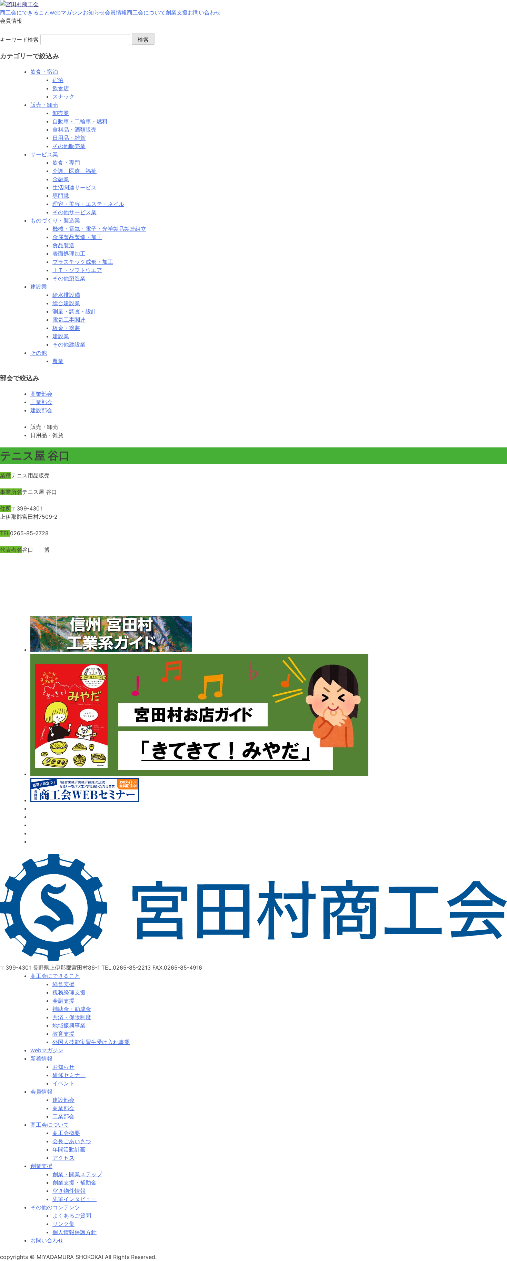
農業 (57, 361)
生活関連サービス (74, 187)
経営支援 (63, 984)
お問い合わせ (204, 12)
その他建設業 (69, 344)
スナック (63, 96)
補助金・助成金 (71, 1008)
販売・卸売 (44, 104)
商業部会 (41, 393)
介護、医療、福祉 (74, 170)
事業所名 (11, 491)
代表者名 (11, 549)
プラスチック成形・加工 (82, 261)
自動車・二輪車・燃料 (80, 121)
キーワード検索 (19, 39)
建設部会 (41, 410)
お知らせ (94, 12)
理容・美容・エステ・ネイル (88, 203)
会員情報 (116, 12)
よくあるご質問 (71, 1215)
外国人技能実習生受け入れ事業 (91, 1041)
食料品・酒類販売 (74, 129)
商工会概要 (66, 1132)
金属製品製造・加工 (77, 237)
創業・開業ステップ (77, 1174)
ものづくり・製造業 (55, 220)
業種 (5, 475)
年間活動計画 (69, 1149)
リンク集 (63, 1223)
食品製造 (63, 245)
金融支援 (63, 1000)
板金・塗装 (66, 327)
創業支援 (177, 12)
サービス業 (44, 154)
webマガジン (66, 12)
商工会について (146, 12)
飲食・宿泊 (44, 71)
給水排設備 (66, 294)
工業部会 (41, 402)
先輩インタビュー (74, 1199)
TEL (5, 533)
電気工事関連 (69, 319)
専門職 (60, 195)
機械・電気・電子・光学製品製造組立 (99, 228)
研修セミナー (69, 1075)
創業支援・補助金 (74, 1182)
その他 (38, 352)
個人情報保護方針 (74, 1232)
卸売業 (60, 113)
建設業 (38, 286)
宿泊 (57, 79)
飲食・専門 (66, 162)
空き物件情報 (69, 1190)
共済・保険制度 (71, 1017)
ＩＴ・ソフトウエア (77, 270)
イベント (63, 1083)
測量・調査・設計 (74, 311)
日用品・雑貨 (69, 137)
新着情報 (41, 1058)
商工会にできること (25, 12)
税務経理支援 (69, 992)
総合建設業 (66, 303)
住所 (5, 508)
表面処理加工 (69, 253)
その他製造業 (69, 278)
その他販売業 (69, 146)
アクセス (63, 1157)
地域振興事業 (69, 1025)
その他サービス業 (74, 212)
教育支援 (63, 1033)
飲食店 (60, 88)
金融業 (60, 179)
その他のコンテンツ (55, 1207)
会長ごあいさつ (71, 1141)
